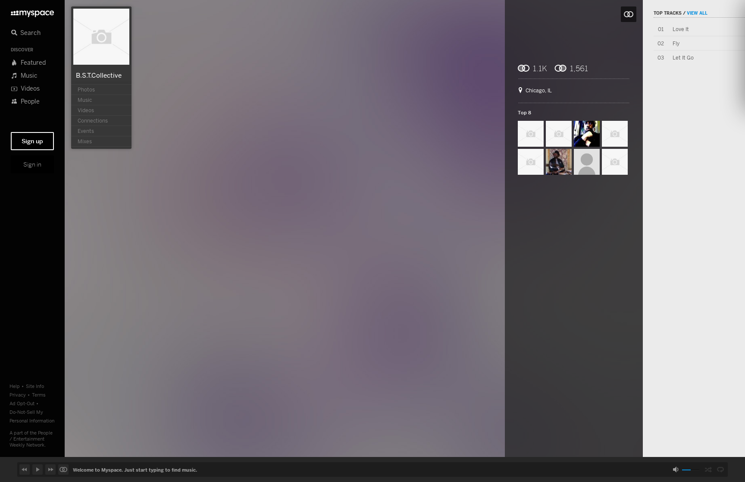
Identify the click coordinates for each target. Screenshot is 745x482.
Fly (676, 43)
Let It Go (683, 57)
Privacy (17, 394)
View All (697, 13)
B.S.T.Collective (99, 75)
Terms (39, 394)
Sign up (32, 141)
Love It (681, 29)
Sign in (32, 164)
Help (14, 386)
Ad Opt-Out (21, 403)
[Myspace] (32, 11)
